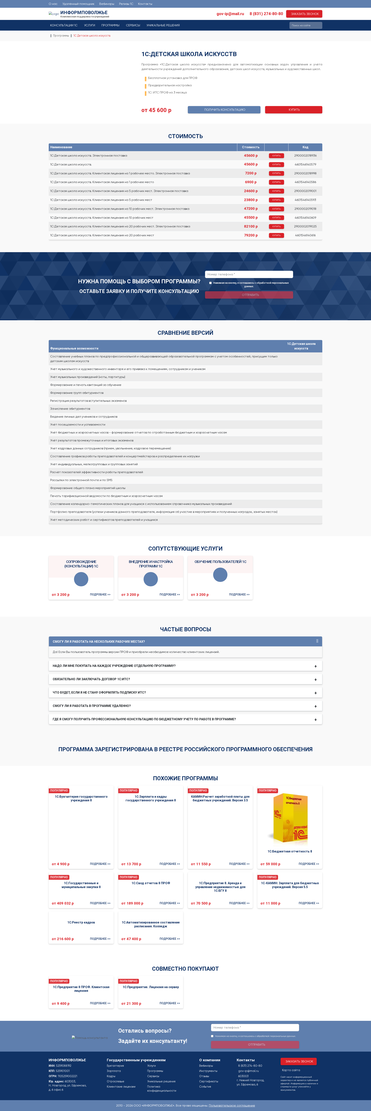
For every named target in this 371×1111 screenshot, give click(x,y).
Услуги (89, 25)
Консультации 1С (63, 25)
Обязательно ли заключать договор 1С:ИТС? (91, 679)
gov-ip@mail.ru (230, 13)
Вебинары (106, 4)
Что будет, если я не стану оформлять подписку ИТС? (99, 692)
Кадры (111, 1076)
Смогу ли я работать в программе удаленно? (92, 706)
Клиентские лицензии (121, 1086)
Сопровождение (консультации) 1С (81, 563)
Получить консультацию (224, 109)
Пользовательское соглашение (232, 1105)
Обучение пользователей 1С (220, 561)
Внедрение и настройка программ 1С (151, 563)
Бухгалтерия (115, 1065)
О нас (53, 4)
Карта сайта (291, 1070)
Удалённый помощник (78, 4)
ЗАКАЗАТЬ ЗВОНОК (305, 14)
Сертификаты (208, 1081)
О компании (209, 1060)
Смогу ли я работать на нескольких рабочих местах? (99, 641)
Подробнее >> (100, 594)
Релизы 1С (126, 4)
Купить (294, 109)
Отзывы (204, 1076)
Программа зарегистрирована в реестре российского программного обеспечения (185, 749)
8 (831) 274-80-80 (266, 13)
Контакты (145, 4)
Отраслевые (115, 1081)
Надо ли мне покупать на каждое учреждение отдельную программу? (114, 666)
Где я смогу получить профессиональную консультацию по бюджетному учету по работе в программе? (144, 719)
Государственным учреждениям (136, 1060)
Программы (110, 25)
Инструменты (208, 1070)
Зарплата (114, 1070)
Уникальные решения (163, 25)
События (205, 1086)
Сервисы (133, 25)
